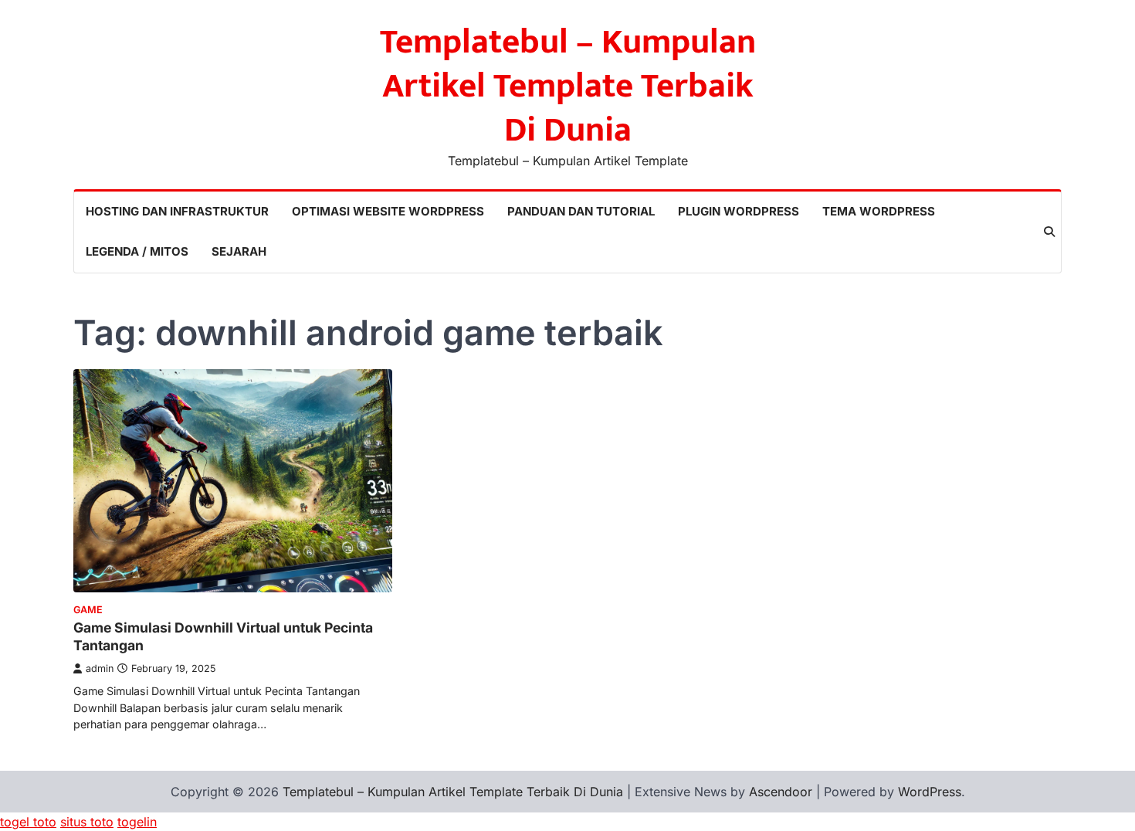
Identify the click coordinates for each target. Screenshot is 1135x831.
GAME (88, 610)
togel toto (28, 821)
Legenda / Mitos (137, 251)
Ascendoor (780, 791)
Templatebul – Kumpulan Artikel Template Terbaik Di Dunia (568, 86)
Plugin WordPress (738, 211)
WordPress (929, 791)
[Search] (1049, 231)
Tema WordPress (878, 211)
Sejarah (239, 251)
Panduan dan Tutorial (581, 211)
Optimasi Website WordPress (388, 211)
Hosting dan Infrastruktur (177, 211)
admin (100, 668)
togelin (137, 821)
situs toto (87, 821)
